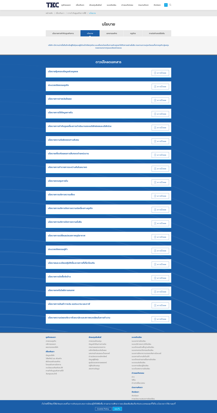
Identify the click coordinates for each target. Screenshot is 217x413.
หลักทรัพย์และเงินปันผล (97, 350)
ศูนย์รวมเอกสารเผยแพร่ (98, 362)
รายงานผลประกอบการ (97, 347)
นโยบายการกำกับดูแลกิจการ (63, 33)
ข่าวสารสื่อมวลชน (138, 383)
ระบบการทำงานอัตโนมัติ (140, 356)
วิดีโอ (134, 380)
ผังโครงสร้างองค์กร (53, 361)
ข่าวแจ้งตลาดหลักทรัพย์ (98, 356)
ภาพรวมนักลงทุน (95, 341)
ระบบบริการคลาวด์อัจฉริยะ (141, 344)
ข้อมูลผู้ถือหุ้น (94, 359)
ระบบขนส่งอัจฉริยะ (138, 362)
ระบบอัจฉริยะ (111, 5)
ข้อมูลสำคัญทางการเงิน (97, 344)
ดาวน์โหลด (161, 73)
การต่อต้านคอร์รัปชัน (157, 33)
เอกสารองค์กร (111, 33)
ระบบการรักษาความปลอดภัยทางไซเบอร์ (146, 353)
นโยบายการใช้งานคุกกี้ (166, 404)
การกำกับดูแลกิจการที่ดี (76, 13)
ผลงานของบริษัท (52, 347)
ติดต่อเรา (157, 5)
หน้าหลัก (49, 13)
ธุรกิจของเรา (66, 5)
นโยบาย (92, 13)
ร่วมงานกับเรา (143, 5)
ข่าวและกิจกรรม (127, 5)
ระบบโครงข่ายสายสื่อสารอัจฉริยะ (144, 359)
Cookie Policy (103, 409)
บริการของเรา (51, 344)
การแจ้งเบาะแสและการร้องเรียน (143, 398)
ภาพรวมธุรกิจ (51, 341)
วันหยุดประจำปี (51, 373)
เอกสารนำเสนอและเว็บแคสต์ (99, 353)
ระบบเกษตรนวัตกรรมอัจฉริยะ (142, 350)
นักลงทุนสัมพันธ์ (95, 5)
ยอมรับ (117, 409)
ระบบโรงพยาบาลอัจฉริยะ (141, 368)
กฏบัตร (133, 33)
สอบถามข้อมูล (94, 368)
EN (166, 5)
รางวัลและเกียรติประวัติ (54, 367)
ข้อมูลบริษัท (50, 355)
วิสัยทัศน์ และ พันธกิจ (54, 358)
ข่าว (133, 376)
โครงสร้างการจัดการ (53, 364)
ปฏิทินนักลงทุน (94, 365)
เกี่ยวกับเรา (80, 5)
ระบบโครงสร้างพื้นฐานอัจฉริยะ (143, 347)
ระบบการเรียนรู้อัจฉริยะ (140, 365)
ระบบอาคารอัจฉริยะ (139, 341)
